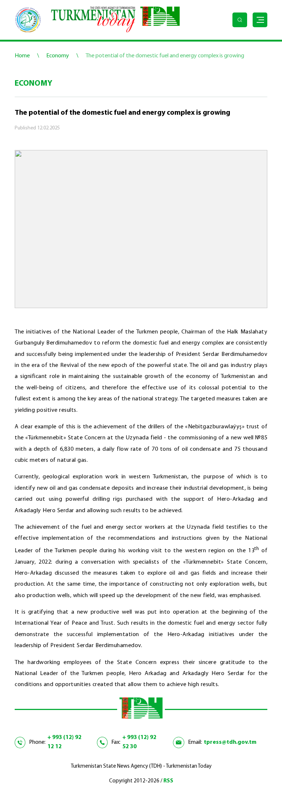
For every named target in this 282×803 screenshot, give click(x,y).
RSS (168, 781)
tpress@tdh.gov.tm (230, 742)
